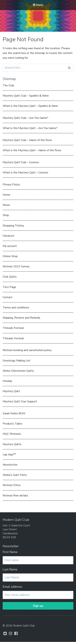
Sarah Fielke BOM (14, 413)
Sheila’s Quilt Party (15, 475)
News (6, 205)
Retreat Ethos (12, 485)
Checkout (8, 236)
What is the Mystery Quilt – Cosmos (25, 172)
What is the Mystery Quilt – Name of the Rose (32, 150)
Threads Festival (13, 328)
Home (6, 195)
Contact (7, 297)
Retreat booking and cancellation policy (27, 350)
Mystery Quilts (12, 444)
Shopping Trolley (13, 226)
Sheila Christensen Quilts (18, 371)
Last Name (10, 569)
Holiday (7, 381)
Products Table (12, 424)
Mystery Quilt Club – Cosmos (21, 162)
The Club (8, 85)
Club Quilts (10, 277)
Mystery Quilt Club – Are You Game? (25, 118)
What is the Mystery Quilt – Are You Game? (30, 128)
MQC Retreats (12, 434)
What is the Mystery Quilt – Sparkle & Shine (30, 106)
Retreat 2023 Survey (16, 266)
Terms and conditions (16, 307)
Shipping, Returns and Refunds (21, 318)
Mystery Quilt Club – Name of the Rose (27, 140)
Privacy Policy (11, 184)
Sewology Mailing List (16, 361)
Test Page (9, 287)
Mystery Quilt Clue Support (20, 401)
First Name (10, 552)
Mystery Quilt (11, 391)
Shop (6, 215)
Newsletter (10, 465)
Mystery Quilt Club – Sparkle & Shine (26, 96)
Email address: (12, 587)
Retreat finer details (15, 495)
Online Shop (10, 256)
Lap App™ (9, 454)
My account (10, 246)
